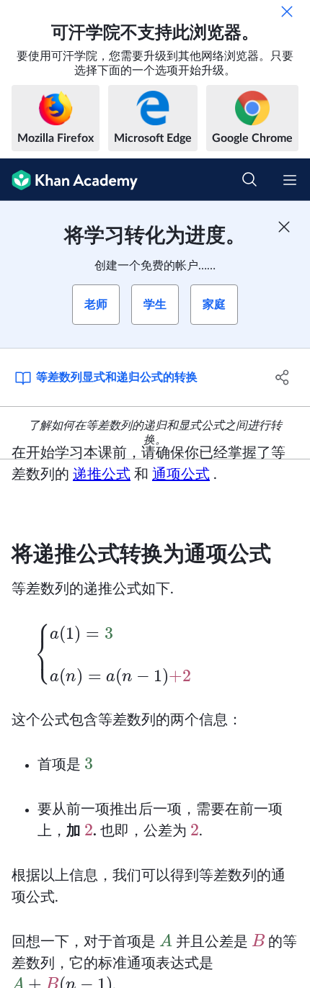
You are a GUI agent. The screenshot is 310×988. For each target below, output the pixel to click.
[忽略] (286, 11)
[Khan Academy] (69, 179)
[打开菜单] (289, 180)
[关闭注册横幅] (284, 226)
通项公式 (181, 474)
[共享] (283, 377)
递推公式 (101, 474)
